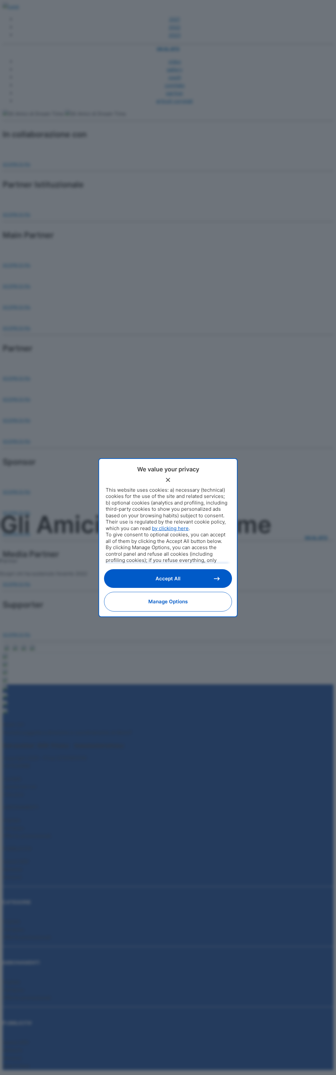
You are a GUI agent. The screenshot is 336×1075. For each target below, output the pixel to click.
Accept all (168, 578)
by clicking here (170, 528)
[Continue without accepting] (168, 480)
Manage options (168, 601)
